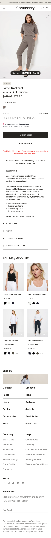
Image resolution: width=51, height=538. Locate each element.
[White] (9, 303)
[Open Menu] (4, 8)
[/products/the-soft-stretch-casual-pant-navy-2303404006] (37, 323)
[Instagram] (8, 483)
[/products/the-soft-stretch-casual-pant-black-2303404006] (13, 323)
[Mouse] (4, 107)
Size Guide (43, 114)
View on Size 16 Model (25, 163)
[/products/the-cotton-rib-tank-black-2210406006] (13, 277)
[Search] (42, 8)
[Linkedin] (22, 483)
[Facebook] (4, 483)
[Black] (5, 303)
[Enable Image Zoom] (47, 15)
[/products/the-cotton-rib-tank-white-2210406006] (37, 277)
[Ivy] (13, 353)
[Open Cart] (46, 8)
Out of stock (26, 135)
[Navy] (13, 303)
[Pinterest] (18, 483)
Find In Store (25, 143)
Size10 (27, 73)
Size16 (36, 73)
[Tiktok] (13, 483)
